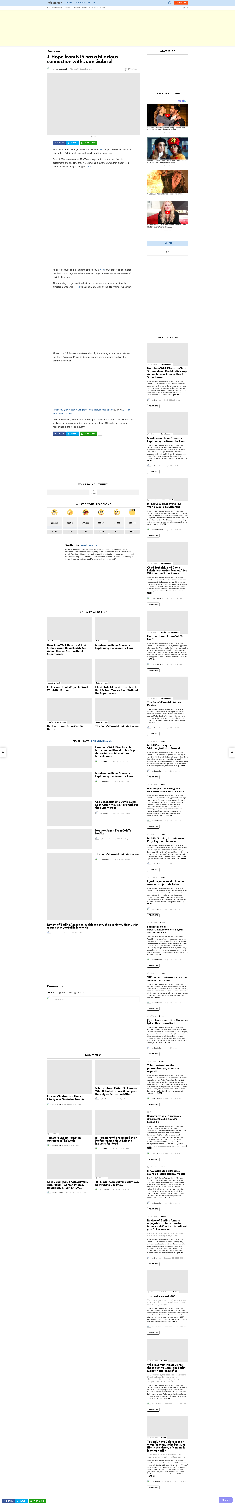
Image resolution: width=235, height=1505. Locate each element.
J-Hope (89, 166)
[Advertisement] (117, 28)
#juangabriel (82, 409)
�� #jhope (69, 409)
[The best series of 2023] (167, 1281)
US (89, 3)
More (176, 395)
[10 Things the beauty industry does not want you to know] (117, 1166)
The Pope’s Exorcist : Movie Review (117, 726)
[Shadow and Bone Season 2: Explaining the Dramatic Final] (117, 629)
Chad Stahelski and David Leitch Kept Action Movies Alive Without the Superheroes (116, 690)
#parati (110, 409)
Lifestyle (67, 7)
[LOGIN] (169, 2)
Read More (153, 406)
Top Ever (80, 3)
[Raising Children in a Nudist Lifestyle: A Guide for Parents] (69, 1077)
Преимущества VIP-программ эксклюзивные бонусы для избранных (164, 1119)
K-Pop (103, 269)
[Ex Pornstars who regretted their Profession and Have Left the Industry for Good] (117, 1122)
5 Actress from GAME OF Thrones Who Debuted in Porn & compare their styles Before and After (116, 1091)
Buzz (48, 7)
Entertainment (57, 7)
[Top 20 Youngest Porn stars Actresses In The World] (69, 1122)
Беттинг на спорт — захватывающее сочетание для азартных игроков (165, 929)
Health (84, 7)
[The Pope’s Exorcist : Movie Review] (117, 711)
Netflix (50, 722)
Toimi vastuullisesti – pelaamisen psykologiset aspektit (163, 1068)
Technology (76, 7)
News (163, 741)
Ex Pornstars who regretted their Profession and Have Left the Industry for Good (116, 1141)
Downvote (118, 492)
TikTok (76, 287)
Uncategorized (54, 683)
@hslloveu (58, 409)
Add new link (180, 3)
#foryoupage (100, 409)
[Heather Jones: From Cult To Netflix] (69, 711)
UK (94, 3)
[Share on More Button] (100, 143)
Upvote (68, 492)
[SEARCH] (187, 8)
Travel (102, 7)
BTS (102, 149)
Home (69, 3)
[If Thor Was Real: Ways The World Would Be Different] (69, 671)
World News (93, 7)
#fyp (91, 409)
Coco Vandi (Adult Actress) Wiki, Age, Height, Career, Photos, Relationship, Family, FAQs (67, 1185)
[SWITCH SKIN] (184, 8)
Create (168, 243)
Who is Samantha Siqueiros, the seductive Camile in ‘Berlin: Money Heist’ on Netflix (166, 1368)
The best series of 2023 (161, 1296)
